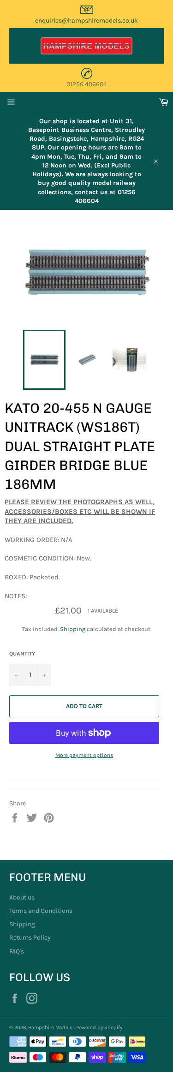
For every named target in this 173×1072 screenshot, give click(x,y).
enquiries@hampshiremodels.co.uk (86, 20)
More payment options (84, 755)
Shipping (72, 628)
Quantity (22, 653)
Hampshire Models (51, 1027)
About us (22, 897)
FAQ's (16, 951)
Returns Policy (30, 937)
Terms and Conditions (40, 911)
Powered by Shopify (99, 1027)
